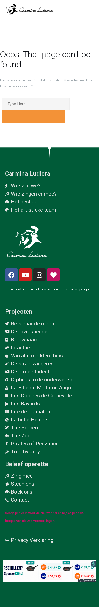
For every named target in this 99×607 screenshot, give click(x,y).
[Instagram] (39, 274)
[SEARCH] (33, 116)
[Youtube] (25, 274)
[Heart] (53, 274)
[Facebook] (11, 274)
